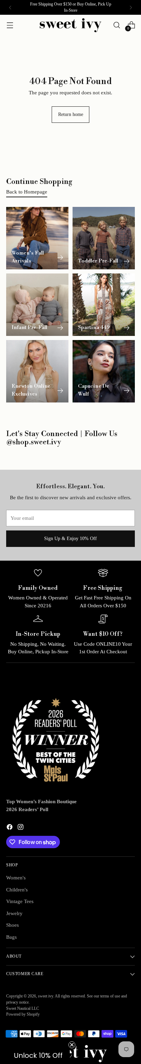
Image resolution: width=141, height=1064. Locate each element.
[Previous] (10, 7)
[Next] (130, 7)
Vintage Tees (20, 901)
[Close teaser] (71, 1044)
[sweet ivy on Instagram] (21, 828)
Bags (11, 937)
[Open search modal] (117, 25)
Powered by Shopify (23, 1014)
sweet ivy (45, 996)
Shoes (12, 925)
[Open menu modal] (10, 25)
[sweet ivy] (70, 25)
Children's (17, 889)
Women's (16, 877)
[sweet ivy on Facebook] (10, 828)
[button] (38, 1055)
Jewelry (14, 913)
